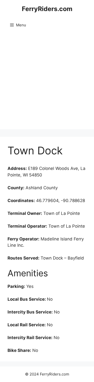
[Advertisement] (47, 82)
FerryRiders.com (47, 9)
